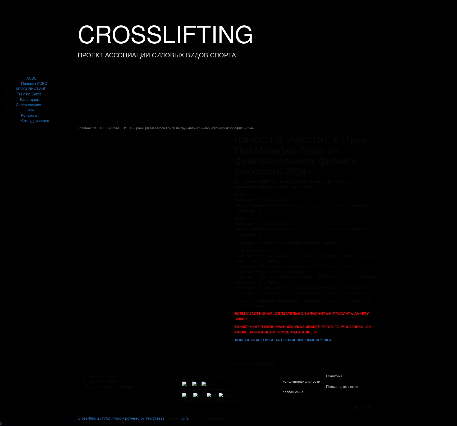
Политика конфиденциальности (312, 378)
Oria (185, 418)
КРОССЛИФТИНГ (31, 88)
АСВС (31, 78)
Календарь (29, 99)
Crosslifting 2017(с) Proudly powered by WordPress (121, 418)
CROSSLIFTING (165, 33)
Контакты (29, 115)
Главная (84, 127)
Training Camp (29, 94)
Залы (31, 109)
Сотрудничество (35, 120)
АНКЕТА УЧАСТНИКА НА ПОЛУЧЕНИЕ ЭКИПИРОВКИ (283, 339)
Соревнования (29, 104)
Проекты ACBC (34, 83)
